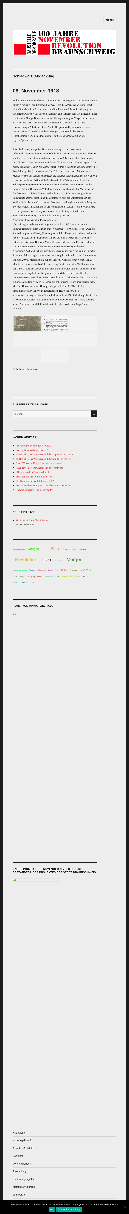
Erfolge (21, 577)
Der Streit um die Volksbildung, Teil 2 (35, 481)
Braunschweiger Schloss (71, 577)
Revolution (26, 559)
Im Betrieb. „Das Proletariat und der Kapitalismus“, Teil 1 (44, 454)
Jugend (86, 569)
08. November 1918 (36, 90)
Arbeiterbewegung (20, 570)
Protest (66, 549)
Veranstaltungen (22, 1163)
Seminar (24, 583)
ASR (15, 577)
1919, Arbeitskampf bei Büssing (32, 520)
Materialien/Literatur (24, 1187)
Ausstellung (58, 560)
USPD (46, 559)
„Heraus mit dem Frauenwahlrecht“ (33, 472)
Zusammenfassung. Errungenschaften (34, 489)
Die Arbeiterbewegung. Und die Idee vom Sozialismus (43, 485)
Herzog (16, 583)
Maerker (32, 570)
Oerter (50, 570)
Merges (33, 548)
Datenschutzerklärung (69, 1209)
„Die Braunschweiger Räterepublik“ (34, 445)
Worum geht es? (22, 1140)
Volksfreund (41, 570)
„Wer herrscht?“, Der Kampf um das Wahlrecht (39, 467)
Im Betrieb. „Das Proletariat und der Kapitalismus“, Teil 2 (44, 458)
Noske (39, 577)
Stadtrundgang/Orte (24, 1179)
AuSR (57, 570)
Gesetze (83, 549)
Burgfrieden (74, 570)
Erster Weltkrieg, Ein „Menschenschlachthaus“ (39, 463)
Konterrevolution (19, 549)
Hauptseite (19, 1132)
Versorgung (30, 577)
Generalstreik (49, 577)
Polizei (75, 549)
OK (51, 1209)
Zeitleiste (18, 1156)
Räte (54, 548)
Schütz (44, 549)
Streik (58, 577)
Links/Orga (19, 1194)
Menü (110, 20)
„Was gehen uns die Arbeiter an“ (32, 450)
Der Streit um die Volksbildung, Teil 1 (35, 476)
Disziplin (64, 570)
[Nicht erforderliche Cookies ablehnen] (125, 1207)
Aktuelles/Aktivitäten (24, 1148)
